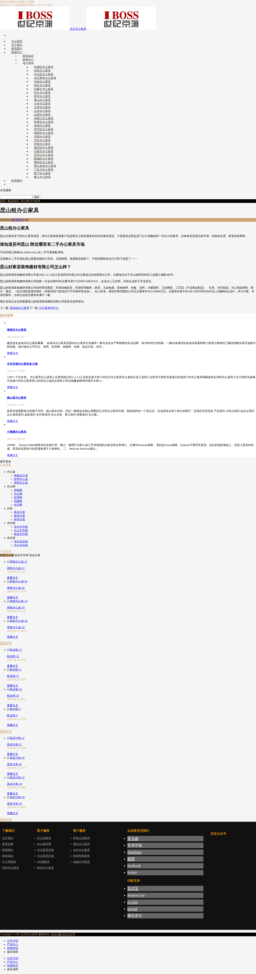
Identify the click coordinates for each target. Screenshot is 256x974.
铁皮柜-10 (13, 695)
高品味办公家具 (19, 307)
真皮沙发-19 (14, 783)
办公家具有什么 (49, 307)
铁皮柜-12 (13, 656)
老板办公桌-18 (16, 627)
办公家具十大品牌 (24, 1)
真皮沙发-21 (14, 744)
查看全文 (12, 353)
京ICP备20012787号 (63, 934)
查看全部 (5, 643)
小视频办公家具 (16, 431)
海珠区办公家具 (16, 329)
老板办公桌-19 (16, 607)
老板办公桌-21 (16, 568)
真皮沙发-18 (14, 803)
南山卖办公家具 (16, 397)
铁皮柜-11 (13, 676)
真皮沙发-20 (14, 764)
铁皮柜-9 (12, 715)
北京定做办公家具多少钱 (22, 363)
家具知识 (13, 200)
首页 (3, 200)
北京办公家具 (7, 1)
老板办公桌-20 (16, 587)
